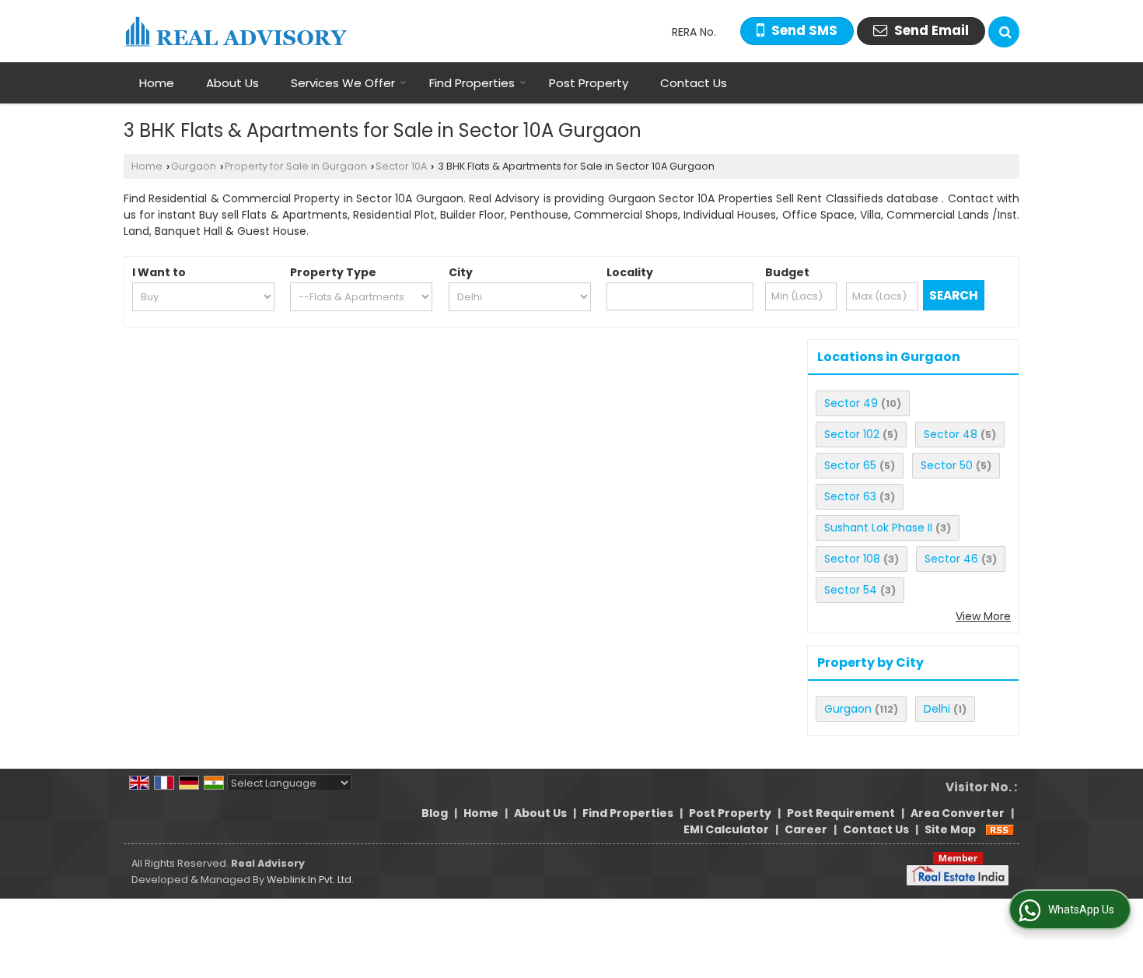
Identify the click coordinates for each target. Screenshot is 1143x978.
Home (156, 83)
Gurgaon (193, 166)
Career (806, 829)
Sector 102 (851, 434)
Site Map (950, 829)
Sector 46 (951, 558)
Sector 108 (852, 558)
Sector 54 (850, 590)
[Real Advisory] (236, 31)
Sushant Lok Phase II (878, 527)
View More (983, 616)
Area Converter (958, 813)
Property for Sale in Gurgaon (296, 166)
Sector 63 (850, 496)
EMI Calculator (726, 829)
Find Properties (472, 83)
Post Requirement (841, 813)
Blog (434, 813)
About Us (232, 83)
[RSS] (1000, 829)
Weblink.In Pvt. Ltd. (310, 879)
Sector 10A (401, 166)
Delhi (937, 709)
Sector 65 (850, 465)
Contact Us (693, 83)
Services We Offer (343, 83)
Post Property (588, 83)
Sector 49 (851, 403)
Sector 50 (947, 465)
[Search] (1003, 31)
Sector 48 (950, 434)
